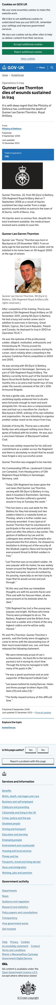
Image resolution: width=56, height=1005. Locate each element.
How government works (15, 923)
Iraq (7, 156)
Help (4, 942)
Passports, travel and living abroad (21, 861)
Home (5, 75)
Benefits (6, 790)
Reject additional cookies (28, 51)
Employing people (12, 839)
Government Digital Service (17, 958)
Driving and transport (14, 829)
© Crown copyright (28, 997)
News (5, 896)
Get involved (9, 928)
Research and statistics (15, 907)
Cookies (25, 942)
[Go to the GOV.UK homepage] (13, 67)
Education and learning (15, 834)
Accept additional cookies (28, 44)
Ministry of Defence (11, 128)
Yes (32, 750)
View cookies (28, 58)
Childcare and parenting (15, 807)
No (44, 750)
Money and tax (10, 856)
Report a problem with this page (28, 761)
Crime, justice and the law (16, 818)
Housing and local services (17, 850)
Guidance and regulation (15, 901)
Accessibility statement (15, 946)
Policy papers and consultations (20, 912)
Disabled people (11, 823)
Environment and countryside (18, 845)
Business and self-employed (17, 801)
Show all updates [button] (43, 712)
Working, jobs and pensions (17, 872)
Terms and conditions (14, 950)
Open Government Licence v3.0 (19, 972)
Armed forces (17, 75)
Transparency (9, 917)
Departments (9, 890)
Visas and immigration (14, 867)
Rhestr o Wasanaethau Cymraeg (20, 954)
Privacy (14, 942)
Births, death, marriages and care (20, 796)
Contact (35, 946)
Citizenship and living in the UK (19, 812)
